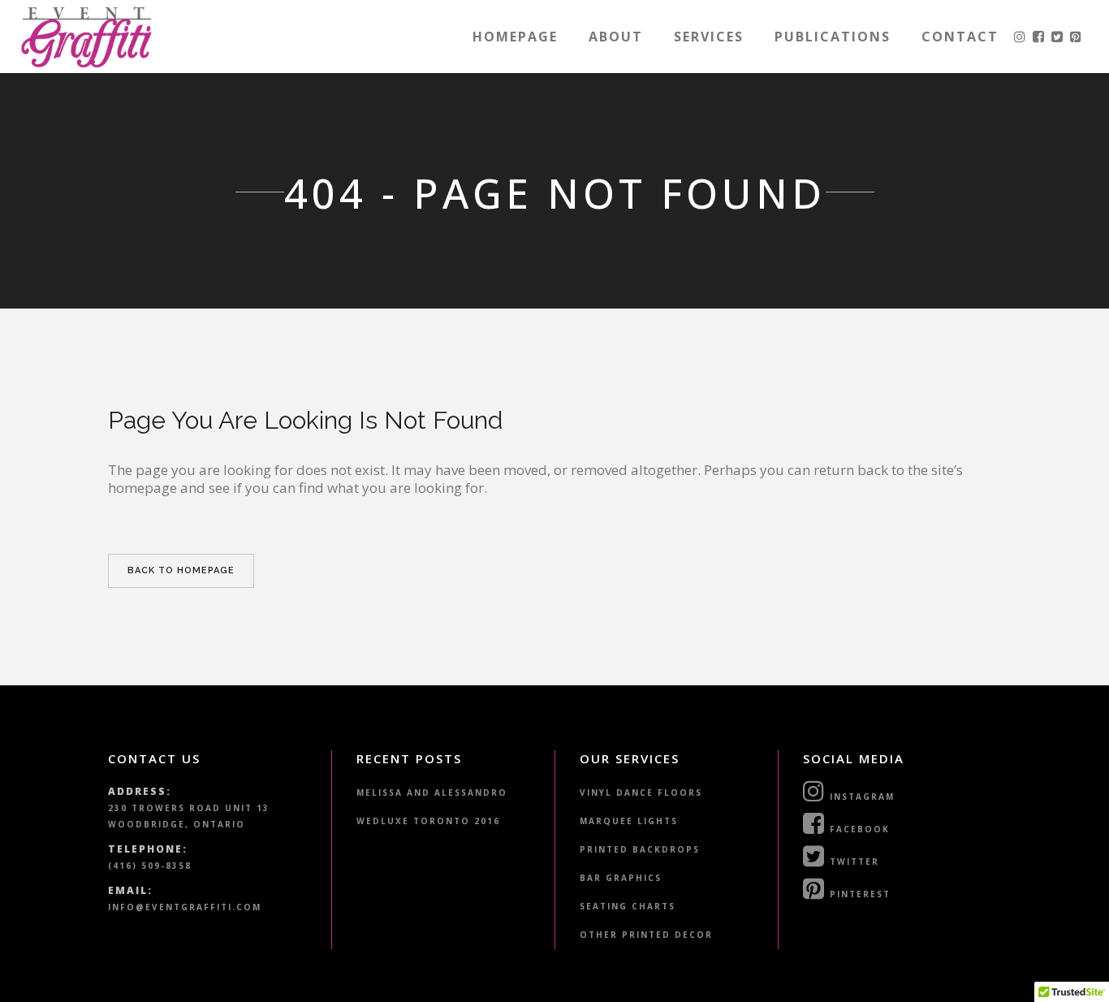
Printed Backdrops (640, 849)
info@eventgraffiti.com (184, 907)
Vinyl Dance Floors (641, 792)
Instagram (860, 796)
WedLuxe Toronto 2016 (428, 821)
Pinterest (858, 894)
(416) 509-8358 (150, 865)
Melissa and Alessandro (431, 792)
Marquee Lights (629, 821)
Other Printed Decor (646, 934)
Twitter (852, 861)
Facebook (858, 829)
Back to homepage (181, 570)
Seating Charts (627, 906)
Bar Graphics (621, 877)
